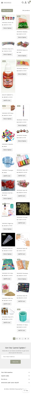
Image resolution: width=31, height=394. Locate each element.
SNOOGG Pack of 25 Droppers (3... (12, 248)
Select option (7, 28)
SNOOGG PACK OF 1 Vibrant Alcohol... (13, 22)
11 (25, 338)
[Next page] (28, 338)
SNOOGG (12, 389)
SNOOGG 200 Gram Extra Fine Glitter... (13, 298)
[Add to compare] (12, 20)
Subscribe (15, 362)
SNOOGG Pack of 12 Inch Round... (12, 317)
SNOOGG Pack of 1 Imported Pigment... (13, 49)
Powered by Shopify (21, 389)
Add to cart (7, 100)
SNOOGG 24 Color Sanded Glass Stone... (14, 273)
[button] (2, 3)
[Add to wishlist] (12, 16)
